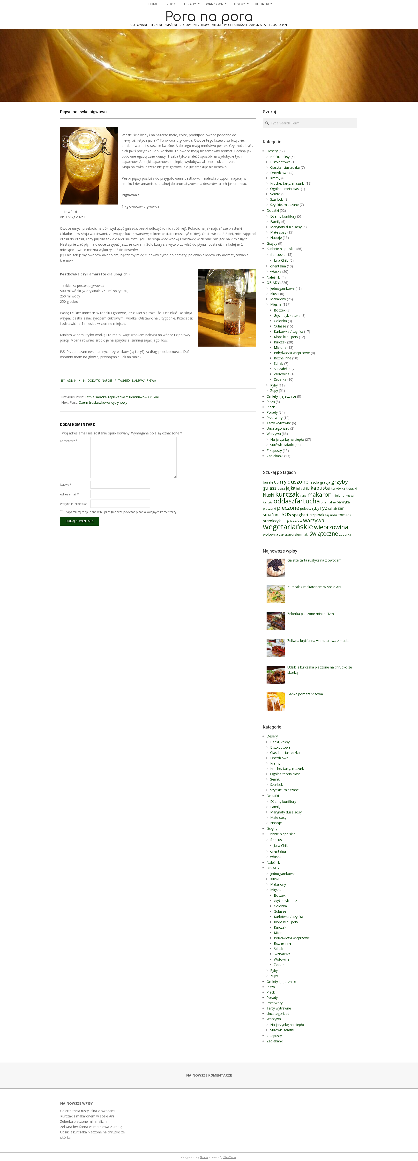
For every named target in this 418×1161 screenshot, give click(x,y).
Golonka (280, 321)
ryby (315, 508)
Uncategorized (278, 428)
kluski (268, 495)
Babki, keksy (280, 156)
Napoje (107, 381)
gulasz (269, 488)
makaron (319, 494)
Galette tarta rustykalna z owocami (87, 1110)
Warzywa (274, 433)
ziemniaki (301, 534)
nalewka (138, 381)
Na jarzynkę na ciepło (287, 439)
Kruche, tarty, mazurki (287, 183)
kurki (303, 495)
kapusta (320, 487)
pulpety (305, 508)
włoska (275, 271)
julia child (303, 488)
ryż (323, 507)
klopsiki (351, 488)
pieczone (288, 507)
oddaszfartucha (297, 500)
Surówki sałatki (282, 444)
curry (280, 481)
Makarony (278, 299)
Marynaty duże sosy (286, 227)
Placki (271, 407)
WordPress (229, 1157)
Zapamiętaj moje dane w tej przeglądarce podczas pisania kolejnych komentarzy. (121, 512)
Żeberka (280, 379)
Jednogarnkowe (282, 288)
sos (286, 513)
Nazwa (66, 485)
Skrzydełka (282, 368)
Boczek (279, 310)
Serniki (275, 194)
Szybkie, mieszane (284, 204)
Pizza (271, 401)
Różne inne (282, 358)
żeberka (345, 534)
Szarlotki (277, 199)
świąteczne (323, 533)
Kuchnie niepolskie (281, 248)
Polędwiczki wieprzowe (292, 352)
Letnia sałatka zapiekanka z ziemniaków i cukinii (122, 397)
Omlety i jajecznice (281, 396)
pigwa (151, 381)
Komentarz (68, 441)
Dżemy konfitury (283, 216)
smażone (272, 514)
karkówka (338, 488)
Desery (272, 151)
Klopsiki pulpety (286, 336)
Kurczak (280, 342)
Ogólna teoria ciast (285, 188)
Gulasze (280, 326)
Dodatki (94, 381)
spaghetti (300, 514)
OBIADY (273, 282)
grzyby (339, 481)
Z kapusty (274, 450)
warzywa (313, 520)
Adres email (69, 494)
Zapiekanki (275, 456)
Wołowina (282, 374)
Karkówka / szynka (288, 331)
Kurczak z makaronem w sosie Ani (87, 1116)
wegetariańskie (288, 526)
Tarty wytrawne (279, 423)
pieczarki (269, 508)
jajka (290, 488)
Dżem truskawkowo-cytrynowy (103, 402)
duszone (298, 481)
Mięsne (276, 304)
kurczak (287, 494)
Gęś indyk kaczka (287, 315)
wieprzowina (331, 527)
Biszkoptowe (280, 162)
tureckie (296, 521)
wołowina (270, 534)
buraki (268, 482)
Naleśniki (274, 277)
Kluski (274, 293)
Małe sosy (278, 232)
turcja (285, 521)
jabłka (281, 488)
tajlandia (331, 515)
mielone (338, 495)
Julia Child (281, 260)
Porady (272, 412)
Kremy (275, 178)
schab (332, 508)
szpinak (317, 514)
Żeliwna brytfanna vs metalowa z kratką (91, 1126)
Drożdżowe (279, 172)
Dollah (204, 1157)
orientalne (328, 502)
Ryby (274, 385)
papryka (343, 502)
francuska (277, 254)
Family (275, 221)
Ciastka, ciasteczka (285, 167)
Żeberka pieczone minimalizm (83, 1121)
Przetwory (275, 417)
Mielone (280, 347)
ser (341, 508)
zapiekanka (286, 534)
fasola (314, 482)
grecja (325, 482)
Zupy (274, 390)
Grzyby (272, 243)
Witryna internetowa (74, 504)
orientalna (278, 266)
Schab (278, 363)
